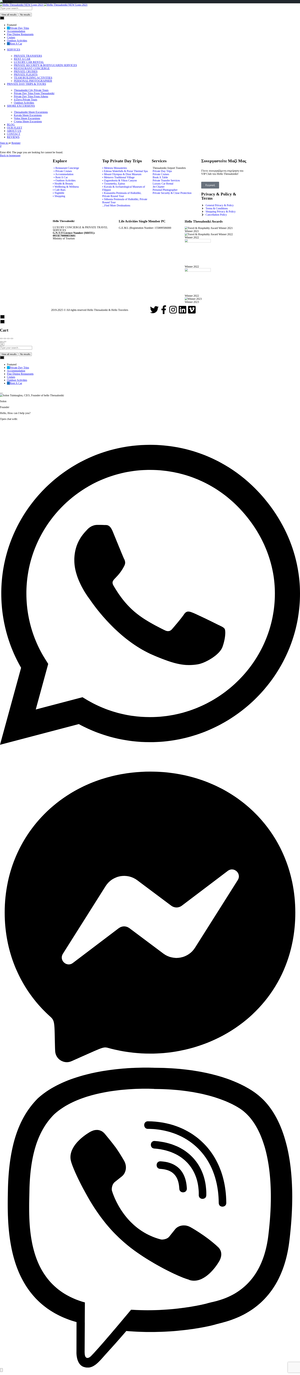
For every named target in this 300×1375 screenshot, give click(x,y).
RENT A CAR (22, 58)
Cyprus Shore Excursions (28, 121)
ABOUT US (14, 130)
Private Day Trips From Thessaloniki (34, 93)
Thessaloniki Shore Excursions (31, 112)
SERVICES (13, 49)
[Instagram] (173, 309)
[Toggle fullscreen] (8, 338)
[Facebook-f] (163, 309)
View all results (9, 14)
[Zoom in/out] (11, 338)
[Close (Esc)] (1, 338)
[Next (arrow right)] (4, 341)
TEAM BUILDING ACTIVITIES (33, 77)
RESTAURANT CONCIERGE (32, 68)
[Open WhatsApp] (150, 765)
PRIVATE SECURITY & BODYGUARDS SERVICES (45, 65)
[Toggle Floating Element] (1, 1370)
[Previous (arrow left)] (1, 341)
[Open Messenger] (150, 1065)
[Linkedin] (182, 309)
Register (15, 142)
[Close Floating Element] (1, 393)
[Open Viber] (150, 1366)
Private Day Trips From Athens (31, 96)
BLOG (11, 124)
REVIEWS (13, 137)
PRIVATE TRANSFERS (28, 55)
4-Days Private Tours (25, 99)
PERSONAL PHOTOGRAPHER (33, 80)
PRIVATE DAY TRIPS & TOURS (26, 83)
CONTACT (13, 133)
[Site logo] (22, 4)
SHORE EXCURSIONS (21, 105)
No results (25, 14)
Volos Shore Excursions (27, 118)
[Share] (4, 338)
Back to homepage (10, 155)
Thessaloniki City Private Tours (31, 90)
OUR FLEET (14, 127)
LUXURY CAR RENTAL (29, 62)
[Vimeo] (192, 309)
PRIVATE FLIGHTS (26, 74)
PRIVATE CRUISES (26, 71)
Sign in (4, 142)
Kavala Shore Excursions (28, 115)
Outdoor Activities (24, 102)
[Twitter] (154, 309)
